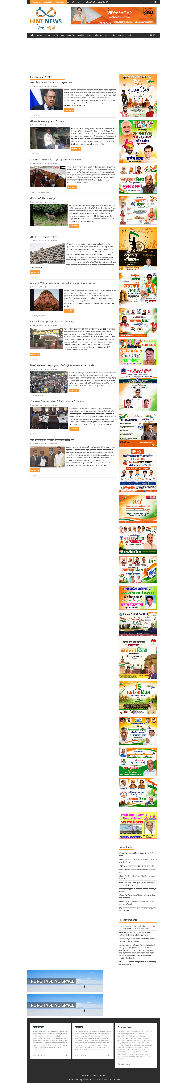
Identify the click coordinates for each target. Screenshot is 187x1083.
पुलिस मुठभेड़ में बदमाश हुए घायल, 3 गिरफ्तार (47, 121)
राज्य (62, 35)
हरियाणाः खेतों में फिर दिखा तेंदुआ (43, 198)
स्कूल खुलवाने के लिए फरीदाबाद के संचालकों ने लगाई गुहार (52, 440)
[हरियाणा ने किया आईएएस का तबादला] (47, 244)
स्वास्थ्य (89, 35)
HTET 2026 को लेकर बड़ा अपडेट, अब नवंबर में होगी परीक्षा (136, 866)
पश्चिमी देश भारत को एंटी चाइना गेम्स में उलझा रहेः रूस (51, 82)
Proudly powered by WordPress (79, 1079)
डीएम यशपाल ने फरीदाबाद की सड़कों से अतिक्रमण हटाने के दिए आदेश (57, 401)
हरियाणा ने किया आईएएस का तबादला (44, 237)
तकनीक (107, 35)
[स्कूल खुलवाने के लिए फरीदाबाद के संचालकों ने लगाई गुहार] (47, 447)
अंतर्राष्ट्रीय (70, 35)
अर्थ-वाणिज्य (80, 35)
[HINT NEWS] (32, 35)
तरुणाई (129, 35)
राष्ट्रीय (55, 35)
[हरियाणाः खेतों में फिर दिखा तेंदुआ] (49, 205)
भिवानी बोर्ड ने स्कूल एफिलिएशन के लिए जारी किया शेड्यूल (52, 321)
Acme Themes (114, 1079)
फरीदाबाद (39, 35)
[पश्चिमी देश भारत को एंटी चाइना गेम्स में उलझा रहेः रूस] (46, 90)
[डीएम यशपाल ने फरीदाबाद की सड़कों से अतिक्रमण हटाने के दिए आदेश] (49, 409)
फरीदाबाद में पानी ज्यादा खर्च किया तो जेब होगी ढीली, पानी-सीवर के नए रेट (74, 2)
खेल (114, 35)
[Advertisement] (93, 55)
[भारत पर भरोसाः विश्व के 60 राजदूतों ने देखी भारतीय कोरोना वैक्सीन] (48, 167)
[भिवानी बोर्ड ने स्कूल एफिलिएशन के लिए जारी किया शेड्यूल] (46, 329)
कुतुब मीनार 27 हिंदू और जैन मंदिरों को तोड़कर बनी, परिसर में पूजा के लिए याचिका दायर (63, 283)
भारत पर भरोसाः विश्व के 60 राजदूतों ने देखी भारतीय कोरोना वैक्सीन (56, 159)
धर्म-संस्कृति (98, 35)
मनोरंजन (121, 35)
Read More (69, 110)
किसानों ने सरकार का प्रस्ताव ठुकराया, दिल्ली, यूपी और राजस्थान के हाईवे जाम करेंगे (62, 365)
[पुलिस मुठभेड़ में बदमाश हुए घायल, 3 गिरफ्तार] (50, 128)
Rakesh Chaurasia (52, 86)
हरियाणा (48, 35)
